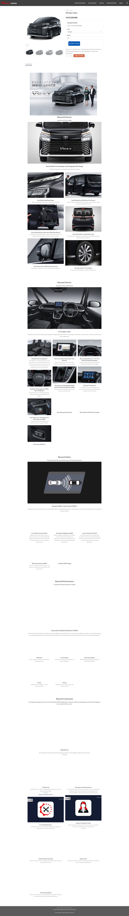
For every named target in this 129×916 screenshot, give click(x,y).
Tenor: (68, 29)
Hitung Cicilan (74, 43)
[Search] (127, 3)
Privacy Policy (58, 912)
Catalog (101, 3)
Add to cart (79, 55)
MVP (71, 10)
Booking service (111, 3)
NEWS (121, 3)
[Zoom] (27, 45)
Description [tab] (28, 65)
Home (67, 10)
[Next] (60, 28)
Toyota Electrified (80, 3)
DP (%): (69, 35)
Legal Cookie (65, 912)
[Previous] (28, 28)
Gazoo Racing (92, 3)
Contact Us (71, 912)
